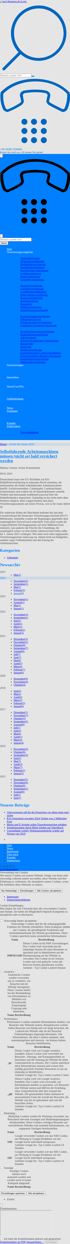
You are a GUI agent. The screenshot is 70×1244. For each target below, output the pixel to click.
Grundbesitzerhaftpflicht (33, 291)
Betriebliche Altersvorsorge (28, 435)
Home (3, 444)
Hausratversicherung (31, 285)
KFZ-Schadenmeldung (26, 420)
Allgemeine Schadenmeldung (29, 417)
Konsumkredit (21, 374)
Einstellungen (26, 890)
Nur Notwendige (9, 890)
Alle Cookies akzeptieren (49, 890)
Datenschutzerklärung (18, 899)
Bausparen (26, 304)
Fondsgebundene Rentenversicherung (40, 356)
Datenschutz (13, 860)
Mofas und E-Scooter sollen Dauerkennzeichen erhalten (37, 824)
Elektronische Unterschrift (28, 404)
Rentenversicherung (31, 349)
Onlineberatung (15, 398)
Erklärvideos (13, 426)
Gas (16, 392)
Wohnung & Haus (23, 282)
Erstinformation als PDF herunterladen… (22, 1242)
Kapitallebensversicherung (34, 359)
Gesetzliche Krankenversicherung (38, 325)
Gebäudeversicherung (32, 288)
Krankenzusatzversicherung (35, 316)
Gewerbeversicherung (32, 279)
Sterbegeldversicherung (33, 362)
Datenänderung (22, 414)
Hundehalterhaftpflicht (32, 267)
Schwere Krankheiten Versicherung (39, 340)
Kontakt (11, 423)
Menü (4, 243)
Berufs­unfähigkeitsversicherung (37, 331)
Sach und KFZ (22, 255)
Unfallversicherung (30, 273)
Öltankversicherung (30, 307)
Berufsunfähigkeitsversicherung (31, 438)
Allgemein (12, 557)
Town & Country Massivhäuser (30, 383)
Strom (17, 389)
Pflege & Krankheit (24, 313)
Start (9, 249)
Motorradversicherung (32, 261)
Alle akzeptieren (36, 1193)
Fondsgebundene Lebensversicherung (40, 352)
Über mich (12, 854)
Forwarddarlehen (29, 432)
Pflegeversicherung (30, 319)
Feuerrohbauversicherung (34, 310)
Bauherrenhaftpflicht (31, 297)
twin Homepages (9, 869)
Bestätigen (51, 1242)
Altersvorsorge (28, 337)
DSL (16, 395)
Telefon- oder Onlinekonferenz (30, 401)
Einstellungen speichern (13, 1193)
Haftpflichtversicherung (33, 264)
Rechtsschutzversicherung (34, 270)
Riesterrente (26, 343)
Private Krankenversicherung (36, 322)
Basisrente (25, 346)
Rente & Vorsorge (23, 328)
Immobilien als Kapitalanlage (29, 380)
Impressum (13, 851)
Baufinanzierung (29, 301)
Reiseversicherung (30, 276)
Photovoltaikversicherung (34, 294)
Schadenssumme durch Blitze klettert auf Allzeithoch (35, 827)
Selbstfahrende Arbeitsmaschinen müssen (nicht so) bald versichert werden (29, 456)
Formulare (12, 411)
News (10, 407)
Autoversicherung (30, 258)
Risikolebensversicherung (34, 334)
